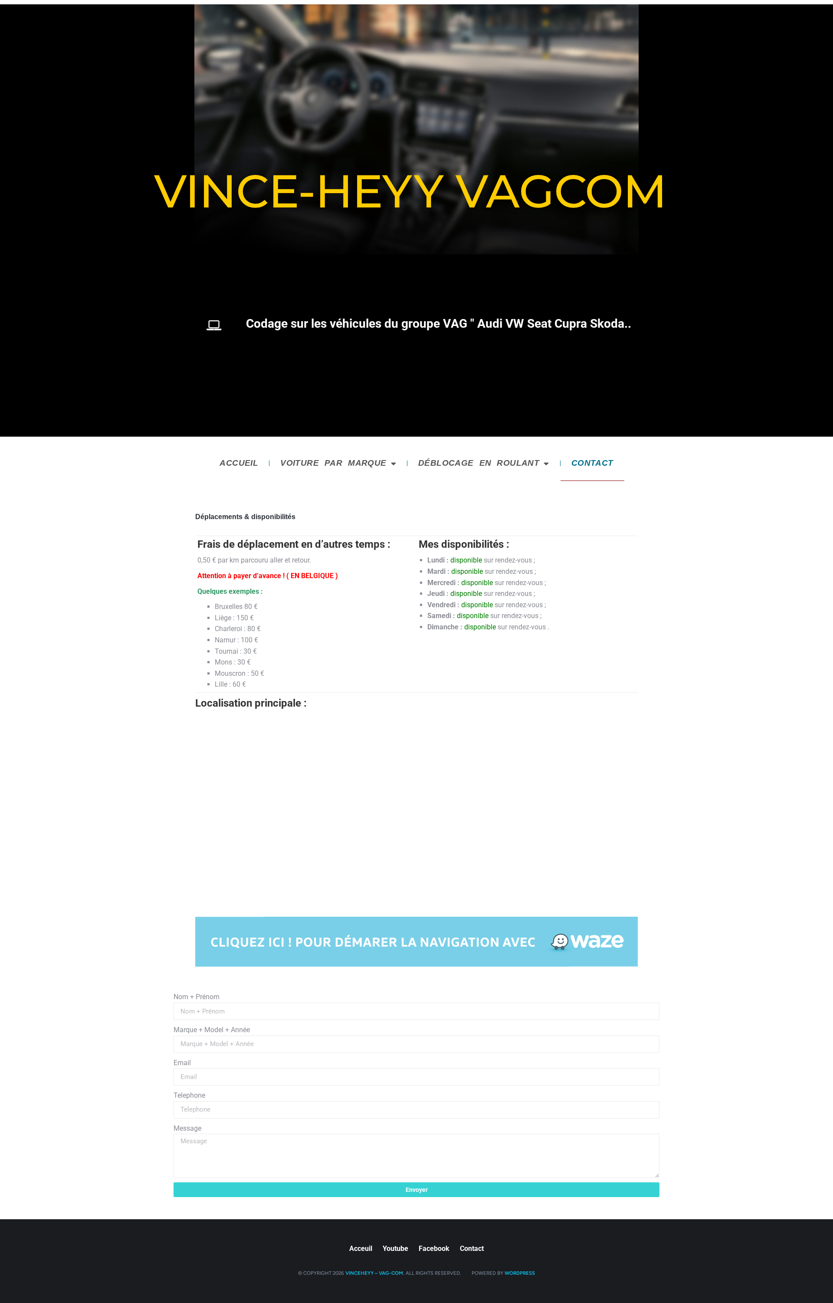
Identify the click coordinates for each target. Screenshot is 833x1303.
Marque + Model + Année (212, 1030)
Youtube (395, 1248)
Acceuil (360, 1248)
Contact (472, 1248)
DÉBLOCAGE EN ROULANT (478, 462)
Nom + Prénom (197, 997)
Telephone (189, 1095)
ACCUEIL (239, 462)
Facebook (434, 1248)
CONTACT (592, 462)
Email (182, 1063)
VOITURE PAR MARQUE (333, 462)
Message (187, 1128)
